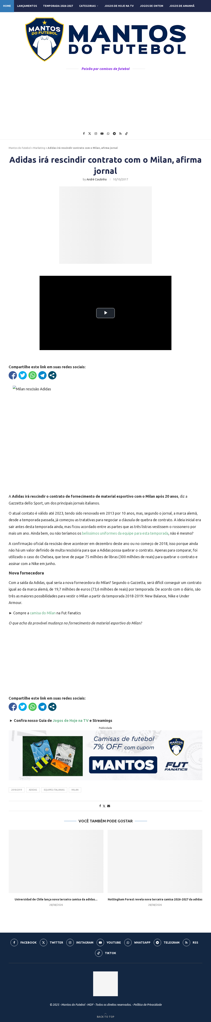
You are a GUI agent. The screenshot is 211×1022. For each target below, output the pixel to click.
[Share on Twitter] (104, 806)
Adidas (33, 790)
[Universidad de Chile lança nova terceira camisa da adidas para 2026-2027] (56, 861)
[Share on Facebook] (100, 806)
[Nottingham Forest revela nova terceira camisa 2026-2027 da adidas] (155, 861)
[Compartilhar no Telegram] (42, 375)
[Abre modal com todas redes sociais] (52, 375)
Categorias (87, 6)
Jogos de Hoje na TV (119, 6)
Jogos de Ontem (151, 6)
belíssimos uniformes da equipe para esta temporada (125, 533)
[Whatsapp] (108, 133)
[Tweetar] (23, 375)
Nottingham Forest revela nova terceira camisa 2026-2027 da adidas (155, 899)
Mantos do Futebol (20, 148)
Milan (75, 790)
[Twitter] (89, 133)
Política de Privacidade (147, 1004)
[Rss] (120, 133)
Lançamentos (27, 6)
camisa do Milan (43, 613)
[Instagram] (96, 133)
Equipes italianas (54, 790)
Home (7, 6)
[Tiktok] (126, 133)
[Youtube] (102, 133)
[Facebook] (84, 133)
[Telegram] (114, 133)
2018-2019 (16, 790)
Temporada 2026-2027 (58, 6)
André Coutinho (97, 179)
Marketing (39, 148)
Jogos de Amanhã (182, 6)
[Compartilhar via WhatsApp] (32, 375)
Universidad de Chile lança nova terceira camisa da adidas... (56, 899)
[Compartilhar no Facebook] (13, 375)
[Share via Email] (108, 806)
